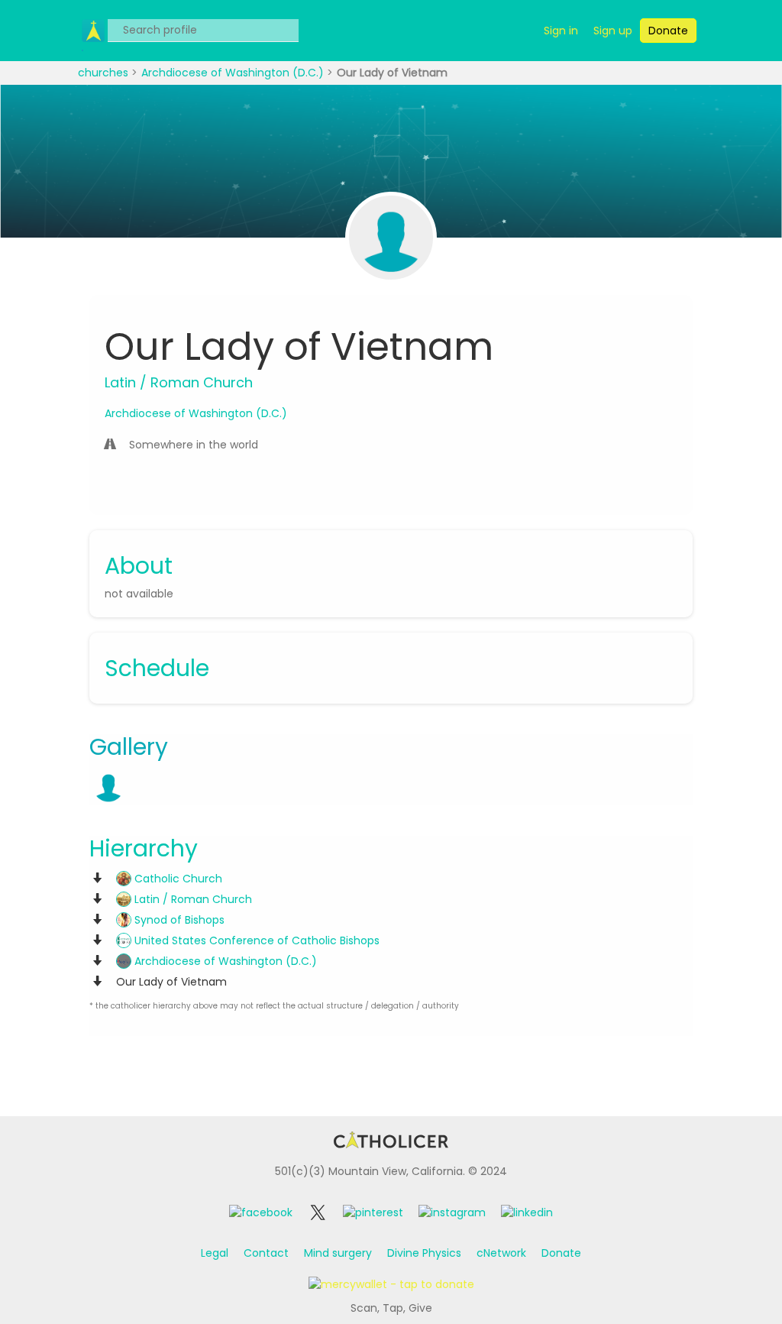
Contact (266, 1253)
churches (104, 72)
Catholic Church (176, 878)
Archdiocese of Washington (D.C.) (234, 72)
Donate (561, 1253)
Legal (214, 1253)
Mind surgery (338, 1253)
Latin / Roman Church (191, 899)
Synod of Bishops (178, 919)
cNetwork (501, 1253)
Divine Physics (424, 1253)
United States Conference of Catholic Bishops (255, 940)
